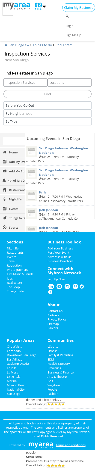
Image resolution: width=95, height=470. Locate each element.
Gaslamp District (18, 363)
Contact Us (55, 311)
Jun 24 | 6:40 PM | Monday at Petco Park (57, 154)
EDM (51, 359)
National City (16, 389)
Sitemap (53, 324)
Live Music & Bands (20, 274)
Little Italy (14, 376)
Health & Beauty (59, 363)
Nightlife (12, 248)
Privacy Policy (57, 319)
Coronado (14, 351)
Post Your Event (58, 252)
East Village (14, 359)
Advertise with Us (59, 257)
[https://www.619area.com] (17, 6)
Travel (11, 261)
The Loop (13, 287)
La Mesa (12, 372)
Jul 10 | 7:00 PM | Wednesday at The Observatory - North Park (61, 196)
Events (11, 257)
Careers (53, 328)
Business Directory (60, 261)
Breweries (54, 368)
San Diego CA (18, 45)
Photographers (17, 270)
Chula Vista (14, 346)
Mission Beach (17, 385)
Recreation (14, 265)
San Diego (14, 394)
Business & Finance (61, 372)
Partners (53, 315)
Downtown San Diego (21, 355)
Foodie (52, 389)
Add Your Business (60, 248)
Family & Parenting (60, 355)
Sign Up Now (56, 279)
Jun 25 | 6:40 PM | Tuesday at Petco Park (57, 176)
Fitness (52, 351)
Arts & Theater (57, 376)
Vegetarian (55, 385)
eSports (53, 346)
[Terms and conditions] (41, 445)
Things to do (42, 45)
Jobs (10, 278)
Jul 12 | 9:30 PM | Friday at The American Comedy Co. (58, 214)
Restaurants (15, 252)
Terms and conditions (71, 445)
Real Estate (64, 45)
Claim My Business (78, 7)
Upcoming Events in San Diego (53, 138)
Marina (12, 381)
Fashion (53, 394)
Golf (50, 381)
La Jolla (11, 368)
